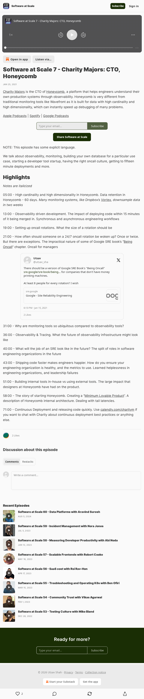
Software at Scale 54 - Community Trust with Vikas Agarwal (60, 597)
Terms (79, 672)
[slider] (69, 47)
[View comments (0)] (54, 694)
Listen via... (43, 59)
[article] (72, 516)
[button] (10, 35)
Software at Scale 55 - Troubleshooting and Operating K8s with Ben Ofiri (68, 583)
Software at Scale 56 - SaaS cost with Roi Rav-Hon (53, 569)
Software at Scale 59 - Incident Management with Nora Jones (61, 526)
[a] (9, 516)
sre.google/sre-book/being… (42, 272)
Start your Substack (62, 681)
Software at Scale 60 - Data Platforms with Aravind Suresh (59, 512)
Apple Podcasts (15, 116)
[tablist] (19, 461)
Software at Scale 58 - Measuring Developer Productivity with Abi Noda (68, 540)
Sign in (134, 6)
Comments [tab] (12, 461)
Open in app (19, 59)
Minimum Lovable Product (104, 396)
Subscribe (118, 6)
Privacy (68, 672)
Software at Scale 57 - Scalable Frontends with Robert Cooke (60, 554)
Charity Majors (14, 92)
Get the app (90, 681)
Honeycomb (55, 92)
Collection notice (95, 672)
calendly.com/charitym (117, 409)
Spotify (35, 116)
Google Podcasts (56, 116)
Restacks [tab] (27, 461)
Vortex (106, 200)
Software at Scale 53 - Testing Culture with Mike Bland (56, 611)
